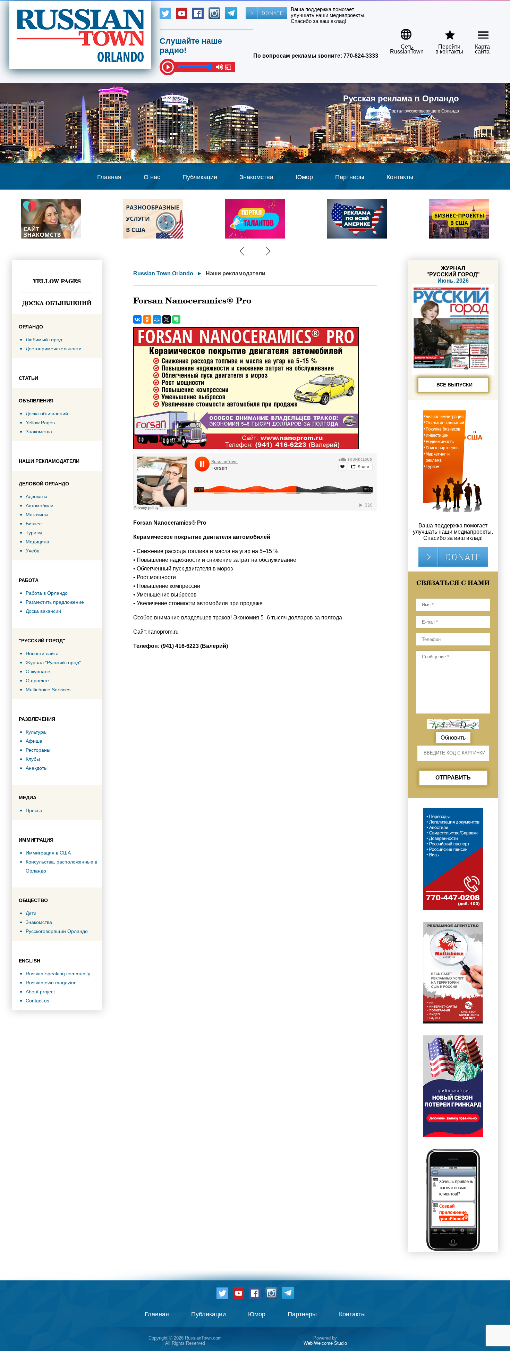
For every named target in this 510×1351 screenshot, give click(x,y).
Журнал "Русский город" (53, 662)
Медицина (37, 541)
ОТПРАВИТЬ (453, 778)
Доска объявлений (57, 303)
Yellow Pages (57, 281)
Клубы (33, 759)
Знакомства (256, 177)
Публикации (199, 177)
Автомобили (39, 505)
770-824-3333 (360, 56)
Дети (31, 913)
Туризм (34, 532)
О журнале (38, 671)
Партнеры (349, 177)
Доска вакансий (43, 611)
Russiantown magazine (51, 982)
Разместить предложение (55, 602)
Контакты (399, 177)
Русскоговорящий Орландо (57, 931)
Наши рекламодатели (235, 273)
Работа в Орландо (47, 593)
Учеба (33, 550)
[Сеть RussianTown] (402, 32)
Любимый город (44, 339)
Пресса (34, 810)
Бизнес (34, 523)
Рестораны (38, 750)
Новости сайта (42, 653)
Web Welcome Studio (325, 1343)
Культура (36, 732)
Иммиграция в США (48, 853)
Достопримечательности (54, 348)
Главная (109, 177)
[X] (166, 319)
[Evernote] (176, 319)
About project (40, 991)
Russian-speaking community (58, 973)
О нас (152, 177)
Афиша (34, 741)
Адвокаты (36, 496)
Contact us (37, 1000)
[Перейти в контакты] (445, 32)
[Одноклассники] (147, 319)
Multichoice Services (48, 689)
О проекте (37, 680)
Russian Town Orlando (163, 273)
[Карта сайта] (477, 32)
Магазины (37, 514)
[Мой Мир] (157, 319)
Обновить (453, 738)
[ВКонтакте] (137, 319)
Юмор (304, 177)
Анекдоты (37, 768)
